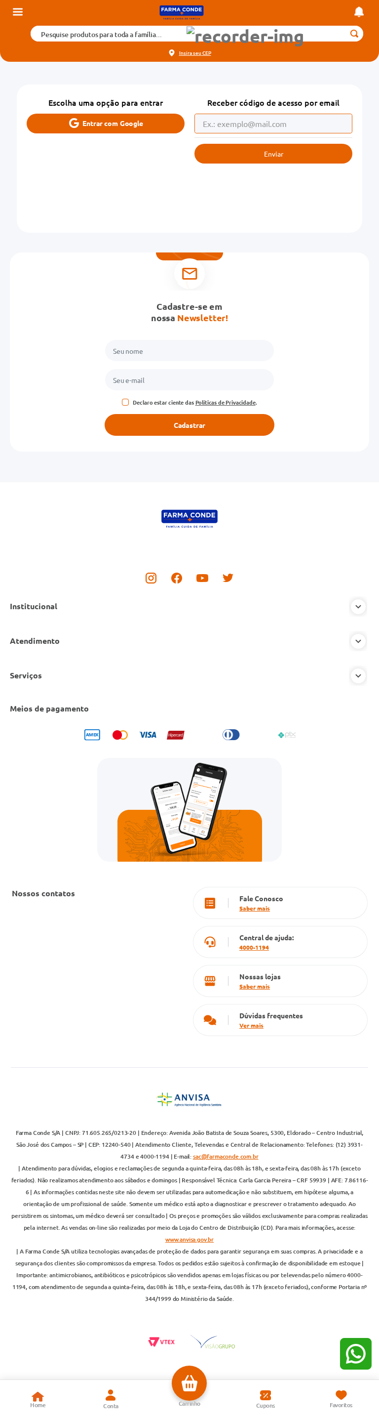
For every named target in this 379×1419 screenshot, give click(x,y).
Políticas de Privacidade (225, 402)
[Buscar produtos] (354, 34)
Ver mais (251, 1025)
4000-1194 (254, 947)
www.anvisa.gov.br (189, 1239)
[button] (245, 36)
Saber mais (254, 908)
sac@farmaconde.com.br (226, 1156)
